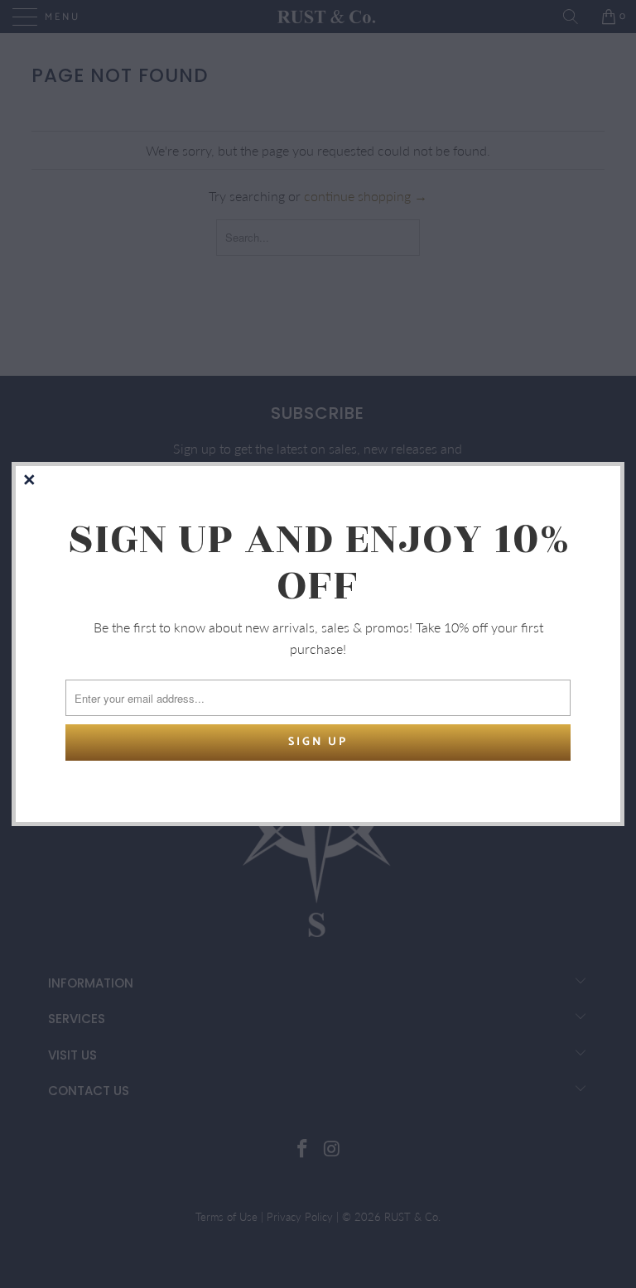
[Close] (31, 481)
